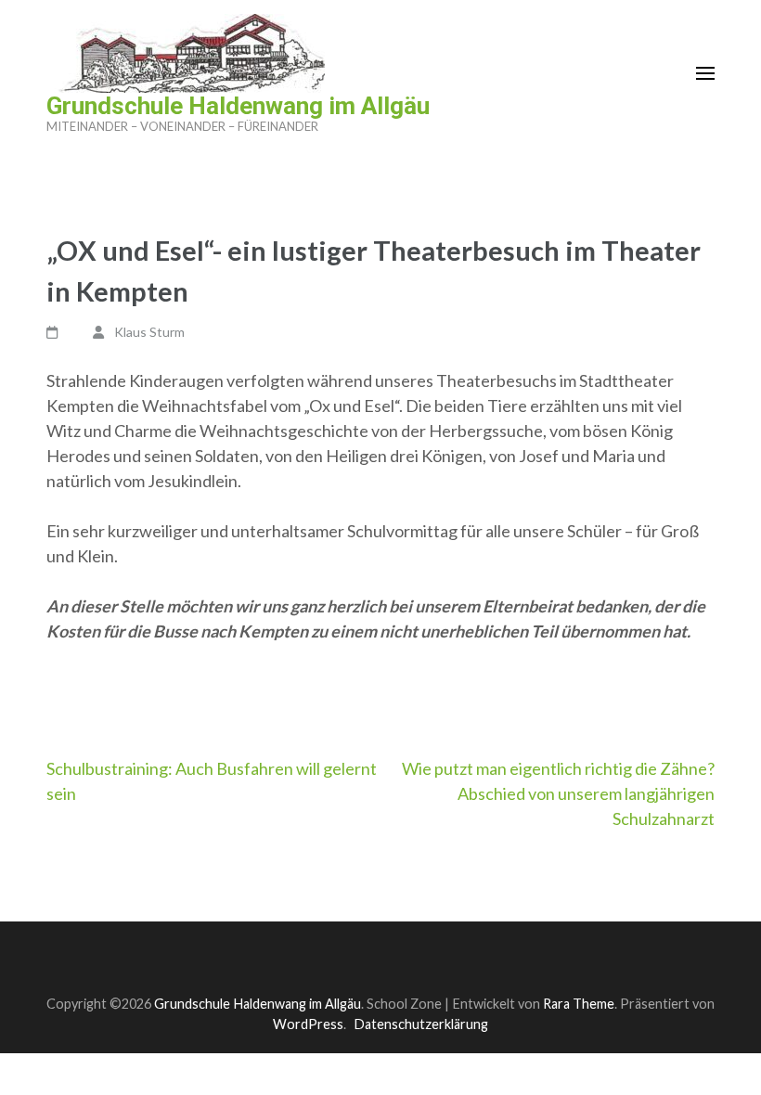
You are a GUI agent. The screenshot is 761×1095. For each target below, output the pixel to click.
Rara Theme (578, 1003)
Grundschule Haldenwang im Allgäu (238, 106)
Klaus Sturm (149, 332)
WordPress (308, 1024)
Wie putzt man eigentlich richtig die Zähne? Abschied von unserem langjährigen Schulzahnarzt (558, 793)
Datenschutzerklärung (421, 1024)
